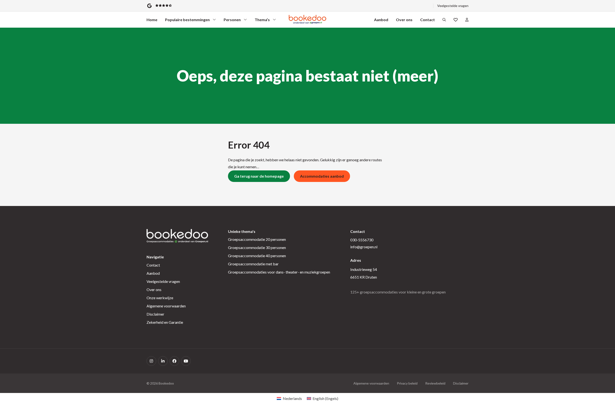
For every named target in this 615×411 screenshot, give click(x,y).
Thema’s (263, 20)
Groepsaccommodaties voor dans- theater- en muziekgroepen (279, 272)
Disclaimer (155, 314)
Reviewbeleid (435, 383)
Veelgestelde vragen (452, 6)
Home (152, 19)
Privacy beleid (407, 383)
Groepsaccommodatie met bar (253, 264)
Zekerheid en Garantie (165, 322)
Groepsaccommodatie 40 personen (257, 255)
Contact (427, 19)
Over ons (404, 19)
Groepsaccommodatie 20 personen (257, 239)
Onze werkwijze (160, 297)
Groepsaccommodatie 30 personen (257, 247)
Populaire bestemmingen (187, 20)
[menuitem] (289, 398)
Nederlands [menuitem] (292, 398)
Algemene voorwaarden (166, 306)
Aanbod (381, 19)
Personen (232, 20)
